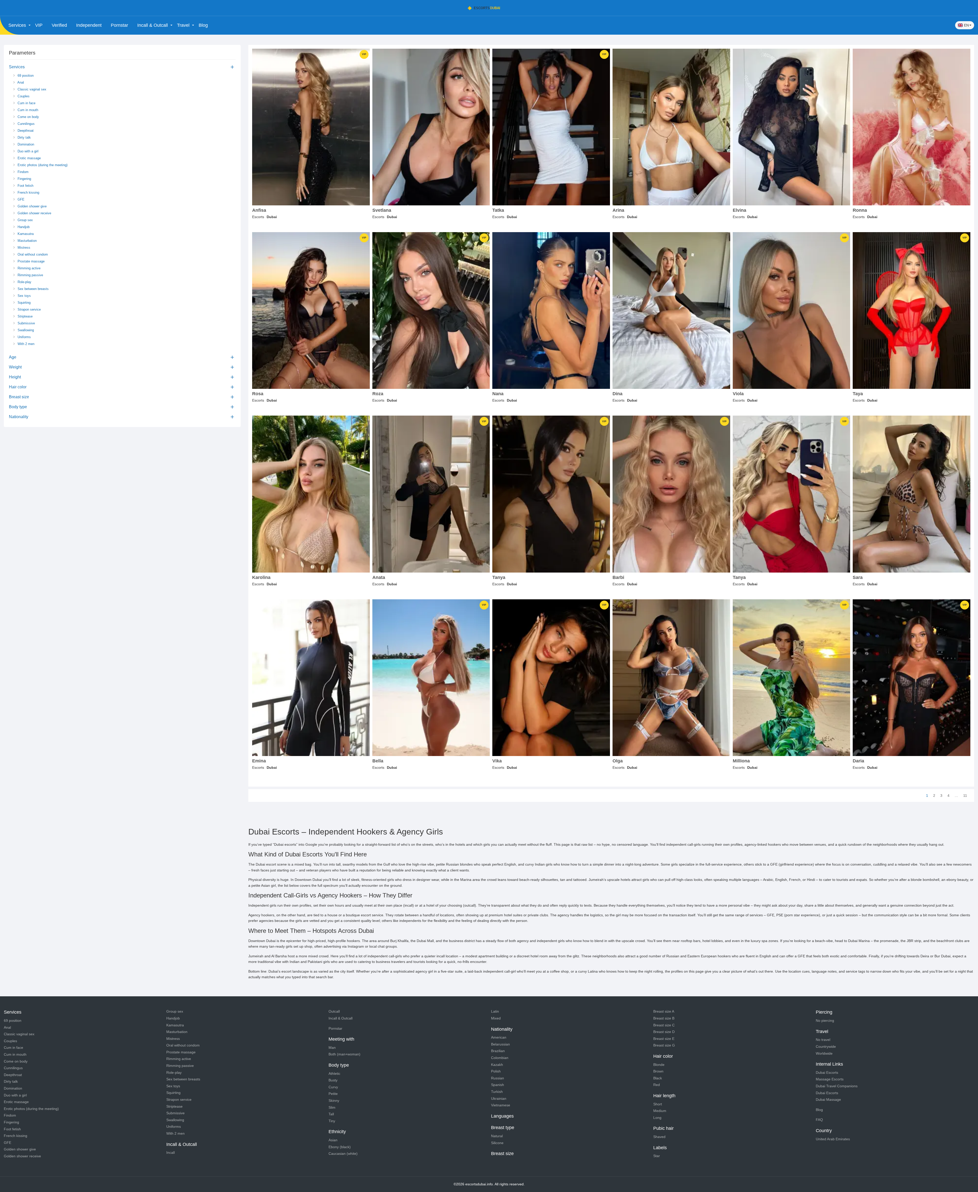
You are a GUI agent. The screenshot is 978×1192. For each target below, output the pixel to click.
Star (656, 1156)
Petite (333, 1094)
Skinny (334, 1100)
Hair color (17, 387)
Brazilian (498, 1051)
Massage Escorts (830, 1079)
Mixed (496, 1018)
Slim (332, 1107)
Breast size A (663, 1011)
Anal (20, 82)
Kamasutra (25, 234)
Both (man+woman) (344, 1054)
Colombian (499, 1058)
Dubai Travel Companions (837, 1086)
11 (965, 795)
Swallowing (25, 330)
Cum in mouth (27, 110)
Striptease (25, 316)
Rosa (257, 393)
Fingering (24, 179)
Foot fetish (25, 186)
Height (15, 377)
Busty (333, 1080)
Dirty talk (24, 137)
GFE (20, 199)
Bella (377, 761)
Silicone (497, 1143)
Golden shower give (32, 206)
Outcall (334, 1011)
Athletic (334, 1073)
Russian (497, 1078)
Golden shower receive (34, 213)
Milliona (741, 761)
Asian (333, 1140)
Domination (25, 144)
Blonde (658, 1065)
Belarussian (500, 1044)
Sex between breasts (33, 289)
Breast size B (663, 1018)
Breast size (19, 397)
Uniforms (24, 337)
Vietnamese (500, 1105)
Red (656, 1085)
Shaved (659, 1137)
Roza (377, 393)
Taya (858, 393)
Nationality (18, 417)
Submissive (26, 323)
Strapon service (29, 309)
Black (657, 1078)
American (498, 1037)
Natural (497, 1136)
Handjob (23, 227)
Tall (331, 1114)
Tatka (498, 210)
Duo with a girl (27, 151)
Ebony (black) (340, 1147)
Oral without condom (32, 254)
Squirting (24, 302)
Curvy (333, 1087)
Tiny (332, 1121)
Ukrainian (498, 1098)
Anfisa (259, 210)
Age (12, 357)
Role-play (24, 282)
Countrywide (826, 1046)
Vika (497, 761)
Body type (18, 407)
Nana (498, 393)
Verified (59, 25)
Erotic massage (29, 158)
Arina (618, 210)
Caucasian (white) (343, 1153)
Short (657, 1104)
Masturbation (27, 241)
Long (657, 1118)
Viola (738, 393)
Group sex (25, 220)
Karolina (261, 577)
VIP (39, 25)
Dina (617, 393)
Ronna (860, 210)
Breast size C (664, 1025)
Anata (378, 577)
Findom (23, 172)
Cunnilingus (26, 124)
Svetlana (381, 210)
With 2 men (25, 344)
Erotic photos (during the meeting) (42, 165)
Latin (495, 1011)
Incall (170, 1152)
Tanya (498, 577)
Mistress (23, 247)
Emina (259, 761)
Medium (659, 1111)
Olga (618, 761)
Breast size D (664, 1032)
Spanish (497, 1085)
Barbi (618, 577)
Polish (496, 1071)
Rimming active (28, 268)
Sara (858, 577)
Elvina (739, 210)
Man (332, 1047)
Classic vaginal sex (31, 89)
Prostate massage (31, 261)
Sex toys (24, 296)
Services (17, 67)
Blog (203, 25)
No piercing (825, 1020)
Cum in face (26, 103)
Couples (23, 96)
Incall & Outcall (340, 1018)
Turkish (497, 1092)
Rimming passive (30, 275)
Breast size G (664, 1045)
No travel (823, 1040)
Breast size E (663, 1039)
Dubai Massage (828, 1099)
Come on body (28, 117)
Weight (15, 367)
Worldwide (824, 1053)
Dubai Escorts (827, 1072)
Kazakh (497, 1065)
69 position (25, 75)
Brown (658, 1071)
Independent (89, 25)
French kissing (28, 192)
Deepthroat (25, 131)
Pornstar (119, 25)
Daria (858, 761)
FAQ (819, 1120)
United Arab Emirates (833, 1139)
